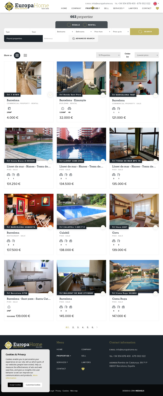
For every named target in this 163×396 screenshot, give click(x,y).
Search (148, 31)
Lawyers (133, 8)
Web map (74, 390)
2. (73, 327)
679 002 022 (143, 3)
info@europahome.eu (102, 3)
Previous (6, 79)
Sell (106, 8)
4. (83, 327)
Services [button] (118, 8)
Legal (52, 390)
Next (50, 79)
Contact (147, 8)
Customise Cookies (33, 385)
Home (64, 8)
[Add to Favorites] (50, 95)
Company (76, 8)
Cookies (66, 390)
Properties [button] (92, 8)
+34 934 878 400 (126, 3)
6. (93, 327)
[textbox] (17, 31)
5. (88, 327)
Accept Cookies (15, 385)
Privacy (58, 390)
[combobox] (17, 31)
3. (78, 327)
